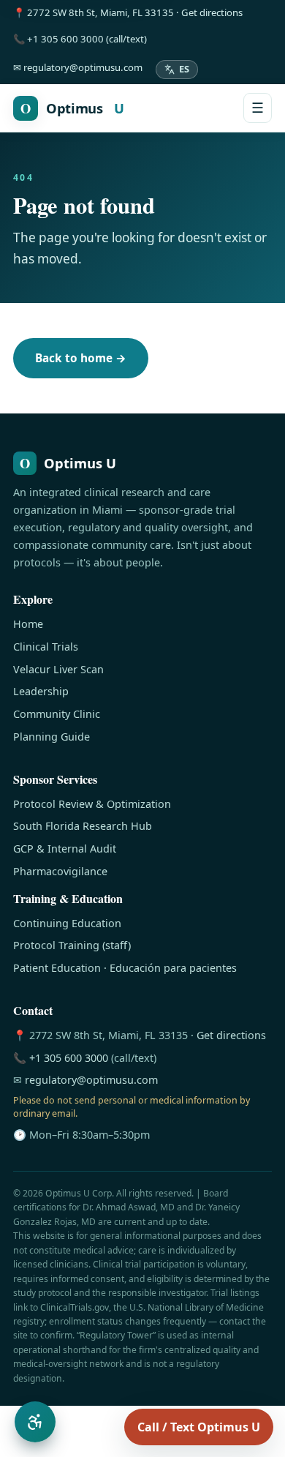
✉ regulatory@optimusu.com (77, 67)
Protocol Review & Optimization (92, 804)
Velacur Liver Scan (58, 669)
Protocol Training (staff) (72, 945)
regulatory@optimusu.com (91, 1080)
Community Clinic (56, 714)
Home (28, 624)
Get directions (231, 1035)
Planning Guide (51, 737)
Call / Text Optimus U (198, 1427)
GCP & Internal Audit (64, 848)
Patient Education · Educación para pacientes (125, 968)
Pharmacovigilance (60, 871)
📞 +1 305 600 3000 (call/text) (80, 38)
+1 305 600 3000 (68, 1058)
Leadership (41, 691)
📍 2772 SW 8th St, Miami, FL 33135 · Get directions (128, 12)
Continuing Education (67, 923)
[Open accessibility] (35, 1421)
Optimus (72, 108)
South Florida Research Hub (82, 826)
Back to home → (80, 358)
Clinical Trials (45, 646)
